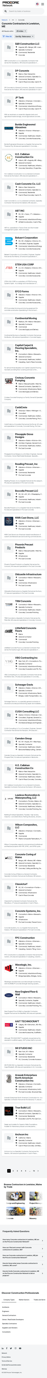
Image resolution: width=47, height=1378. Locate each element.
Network (7, 5)
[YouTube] (20, 1348)
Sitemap (4, 1369)
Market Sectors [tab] (24, 1300)
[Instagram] (15, 1348)
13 (34, 1171)
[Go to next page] (38, 1171)
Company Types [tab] (9, 1300)
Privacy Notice (6, 1357)
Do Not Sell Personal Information (11, 1365)
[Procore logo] (11, 2)
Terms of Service (7, 1361)
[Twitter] (11, 1348)
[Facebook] (6, 1348)
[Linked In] (2, 1348)
